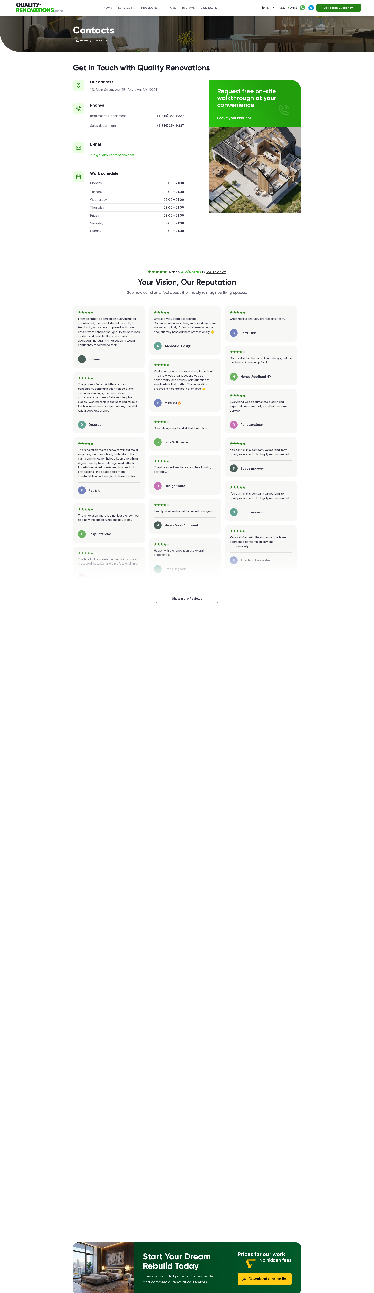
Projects (149, 7)
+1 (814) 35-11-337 (272, 7)
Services (125, 7)
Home (107, 7)
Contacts (209, 7)
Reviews (188, 7)
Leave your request (234, 118)
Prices (171, 7)
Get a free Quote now (339, 7)
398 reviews (216, 272)
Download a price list (268, 1278)
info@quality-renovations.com (112, 155)
